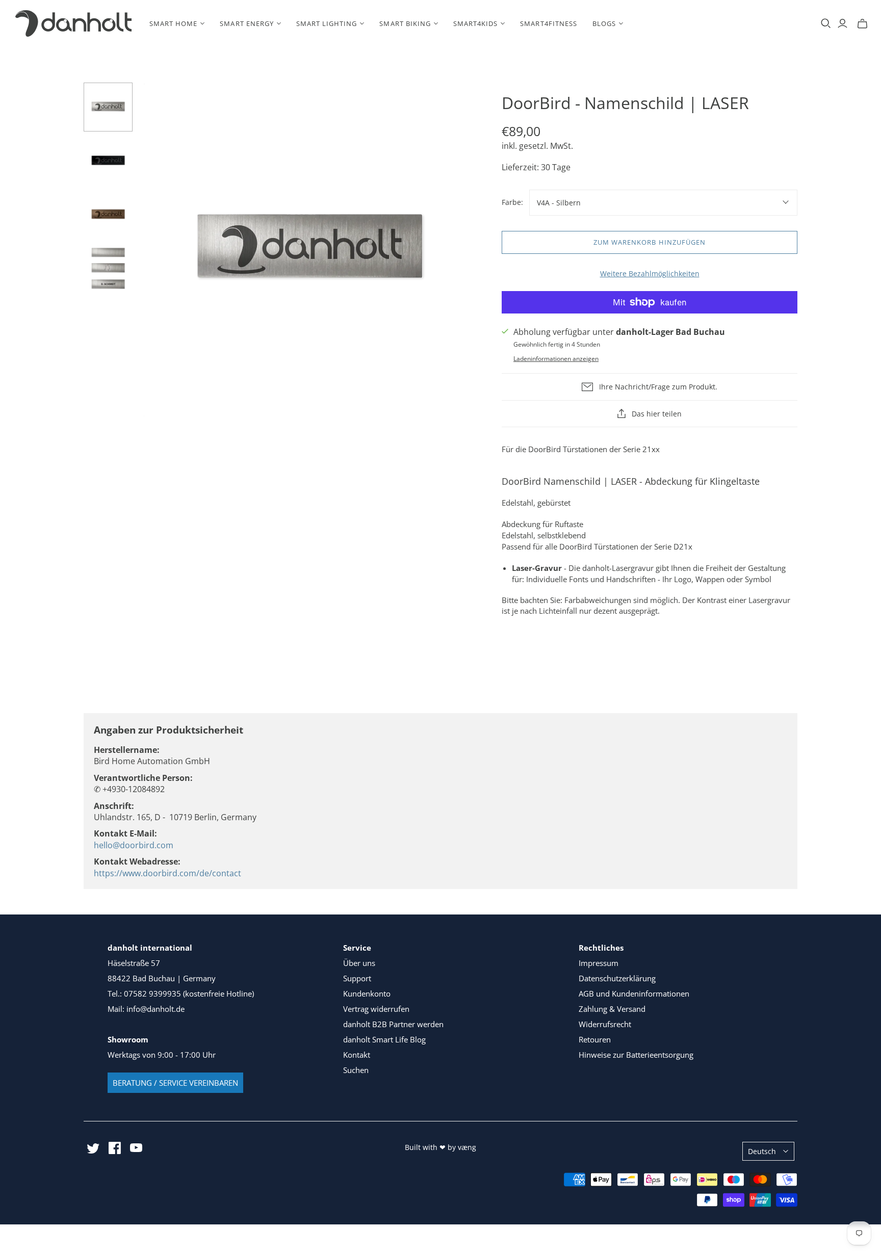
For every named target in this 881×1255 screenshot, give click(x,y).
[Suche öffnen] (826, 23)
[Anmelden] (842, 23)
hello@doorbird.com (133, 845)
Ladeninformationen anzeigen (556, 358)
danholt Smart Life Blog (384, 1039)
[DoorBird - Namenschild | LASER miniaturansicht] (108, 107)
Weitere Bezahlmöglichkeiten (649, 273)
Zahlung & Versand (612, 1009)
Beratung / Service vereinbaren (175, 1083)
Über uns (359, 963)
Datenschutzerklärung (617, 978)
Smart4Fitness (548, 23)
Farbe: (512, 202)
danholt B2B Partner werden (393, 1024)
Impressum (598, 963)
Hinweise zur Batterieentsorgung (636, 1055)
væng (467, 1147)
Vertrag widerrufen (376, 1009)
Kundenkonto (367, 993)
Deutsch (762, 1151)
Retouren (595, 1039)
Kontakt (356, 1055)
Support (357, 978)
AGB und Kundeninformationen (634, 993)
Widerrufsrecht (605, 1024)
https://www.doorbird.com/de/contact (167, 873)
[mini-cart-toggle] (862, 23)
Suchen (356, 1070)
